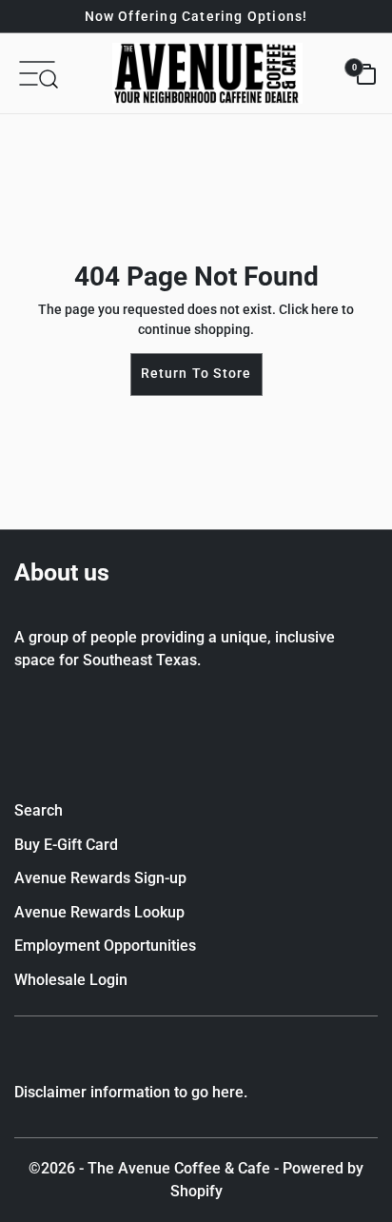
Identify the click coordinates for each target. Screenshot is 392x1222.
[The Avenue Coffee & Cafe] (207, 73)
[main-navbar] (37, 72)
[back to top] (349, 1173)
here (325, 309)
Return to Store (196, 373)
